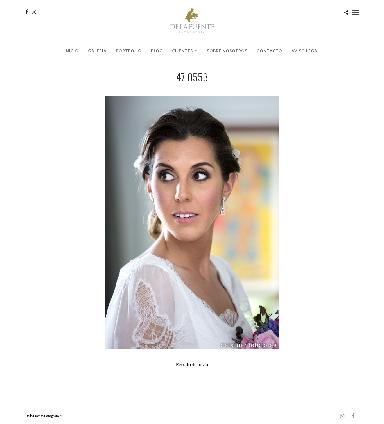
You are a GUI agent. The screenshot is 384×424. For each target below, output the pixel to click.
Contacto (269, 50)
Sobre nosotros (227, 50)
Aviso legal (306, 50)
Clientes (182, 50)
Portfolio (129, 50)
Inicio (71, 50)
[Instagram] (34, 12)
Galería (97, 50)
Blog (157, 50)
